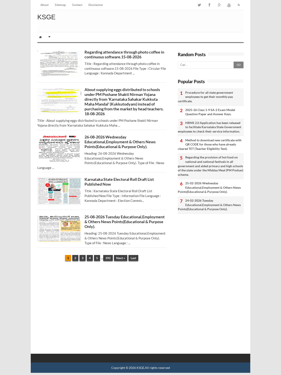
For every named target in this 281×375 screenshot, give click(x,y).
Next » (120, 258)
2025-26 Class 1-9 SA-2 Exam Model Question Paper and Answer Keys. (210, 112)
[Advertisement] (102, 299)
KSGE (140, 368)
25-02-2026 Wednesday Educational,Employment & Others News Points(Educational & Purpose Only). (209, 187)
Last (133, 258)
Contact (77, 5)
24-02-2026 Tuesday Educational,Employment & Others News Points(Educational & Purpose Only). (209, 205)
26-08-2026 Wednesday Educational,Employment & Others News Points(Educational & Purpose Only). (120, 142)
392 (108, 258)
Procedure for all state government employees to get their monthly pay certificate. (205, 97)
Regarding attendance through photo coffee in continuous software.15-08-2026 (124, 54)
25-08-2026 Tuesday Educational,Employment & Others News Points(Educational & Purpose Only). (125, 221)
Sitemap (60, 5)
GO (239, 64)
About (44, 5)
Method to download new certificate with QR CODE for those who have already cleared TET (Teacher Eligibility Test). (209, 144)
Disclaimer (95, 5)
